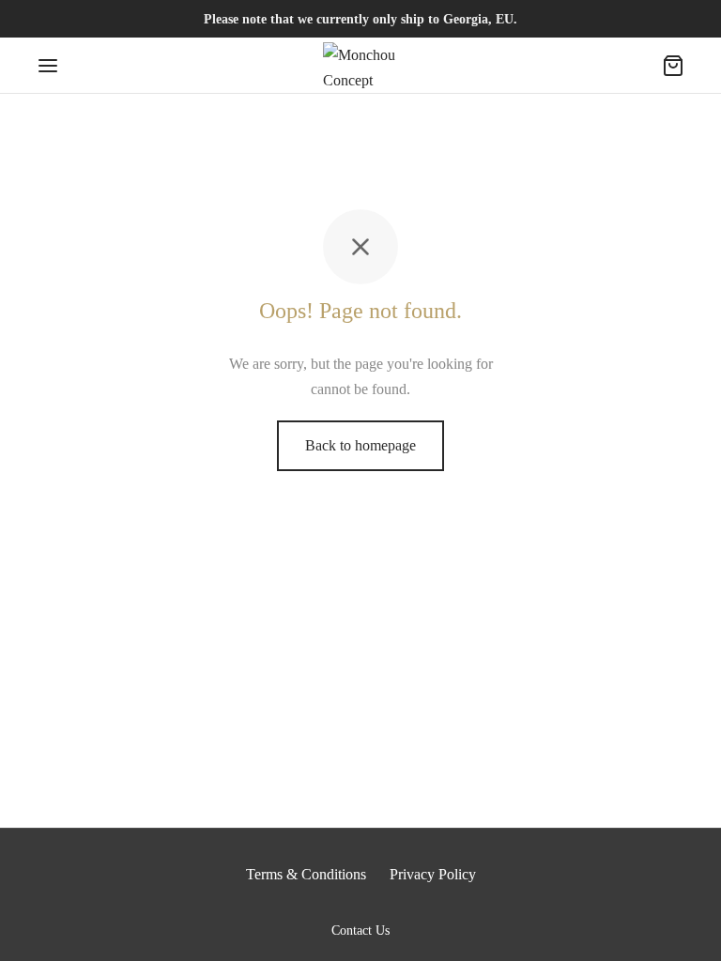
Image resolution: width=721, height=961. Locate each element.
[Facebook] (342, 906)
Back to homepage (360, 445)
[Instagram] (379, 906)
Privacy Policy (433, 874)
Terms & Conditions (306, 874)
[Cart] (673, 65)
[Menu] (48, 66)
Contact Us (360, 930)
